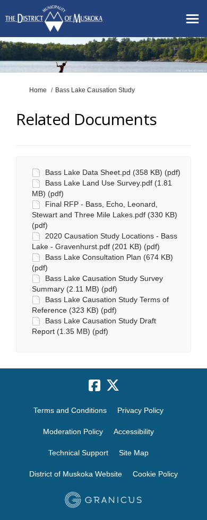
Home (38, 90)
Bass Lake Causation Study (95, 90)
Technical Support (78, 452)
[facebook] (94, 386)
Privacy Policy (140, 410)
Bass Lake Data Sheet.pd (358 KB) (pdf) (112, 172)
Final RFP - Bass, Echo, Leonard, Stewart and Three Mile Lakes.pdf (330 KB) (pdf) (104, 215)
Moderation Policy (73, 431)
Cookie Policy (155, 474)
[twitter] (112, 386)
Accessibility (134, 431)
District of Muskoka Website (75, 474)
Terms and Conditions (70, 410)
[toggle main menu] (192, 19)
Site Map (134, 452)
